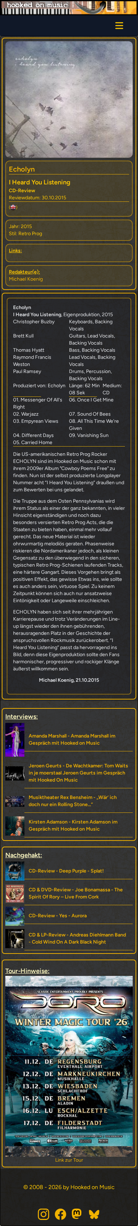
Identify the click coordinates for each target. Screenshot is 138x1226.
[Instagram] (43, 1214)
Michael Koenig (26, 279)
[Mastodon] (77, 1214)
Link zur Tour (69, 1160)
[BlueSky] (94, 1214)
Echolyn (22, 169)
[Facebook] (60, 1214)
